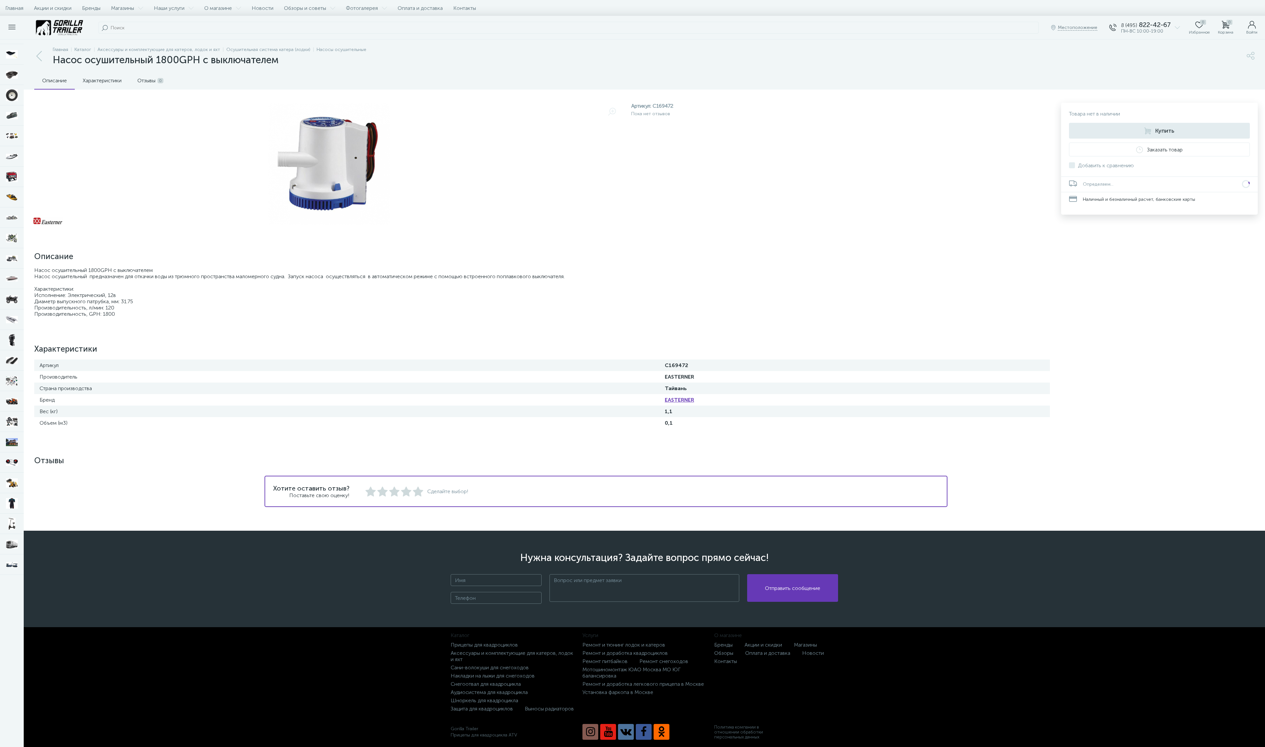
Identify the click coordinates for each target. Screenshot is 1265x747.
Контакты (464, 8)
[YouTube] (608, 732)
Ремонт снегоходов (663, 661)
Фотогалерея (362, 8)
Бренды (91, 8)
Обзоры (723, 653)
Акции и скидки (52, 8)
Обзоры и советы (305, 8)
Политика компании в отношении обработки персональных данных (738, 732)
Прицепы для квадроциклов (484, 645)
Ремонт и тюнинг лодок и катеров (623, 645)
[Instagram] (590, 732)
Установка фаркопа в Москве (617, 692)
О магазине (218, 8)
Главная (14, 8)
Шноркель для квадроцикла (484, 700)
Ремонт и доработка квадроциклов (625, 653)
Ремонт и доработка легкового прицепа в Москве (643, 684)
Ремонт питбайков (605, 661)
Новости (262, 8)
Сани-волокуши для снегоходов (490, 667)
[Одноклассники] (661, 732)
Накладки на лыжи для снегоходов (493, 676)
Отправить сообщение (792, 588)
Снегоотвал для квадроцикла (486, 684)
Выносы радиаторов (549, 709)
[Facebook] (644, 732)
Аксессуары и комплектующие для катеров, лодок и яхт (512, 656)
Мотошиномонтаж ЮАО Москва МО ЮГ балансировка (631, 672)
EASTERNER (679, 400)
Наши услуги (169, 8)
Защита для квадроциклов (482, 709)
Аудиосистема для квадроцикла (489, 692)
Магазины (122, 8)
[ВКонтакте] (626, 732)
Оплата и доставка (420, 8)
